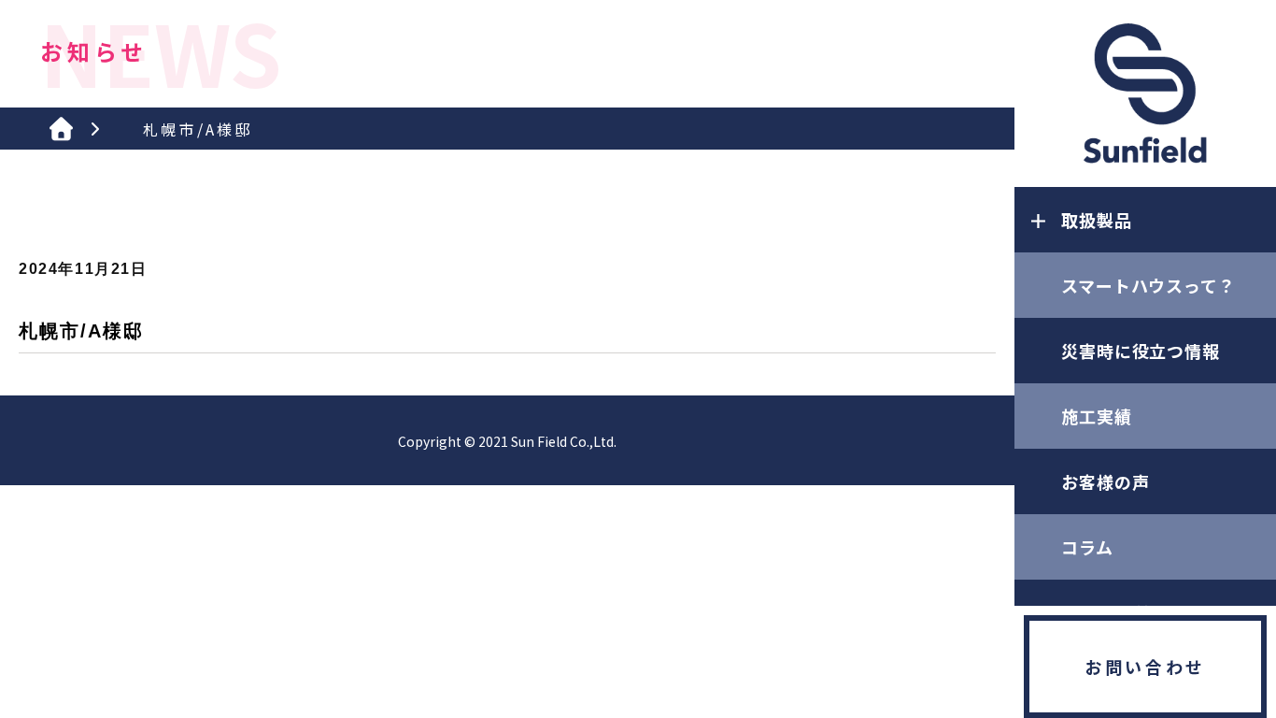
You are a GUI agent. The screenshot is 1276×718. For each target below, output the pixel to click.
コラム (1087, 547)
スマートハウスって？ (1148, 285)
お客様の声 (1105, 481)
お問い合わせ (1145, 666)
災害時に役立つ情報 (1140, 350)
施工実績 (1096, 416)
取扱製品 (1096, 220)
